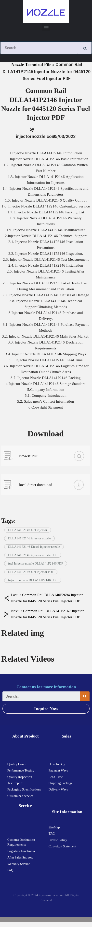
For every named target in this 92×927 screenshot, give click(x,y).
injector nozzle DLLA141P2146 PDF (32, 580)
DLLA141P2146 (50, 153)
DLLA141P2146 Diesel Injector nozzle (34, 547)
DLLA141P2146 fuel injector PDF (30, 572)
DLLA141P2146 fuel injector (27, 530)
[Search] (85, 48)
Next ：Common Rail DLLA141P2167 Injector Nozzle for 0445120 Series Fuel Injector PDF (47, 614)
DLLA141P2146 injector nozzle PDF (32, 555)
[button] (46, 27)
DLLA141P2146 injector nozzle (29, 538)
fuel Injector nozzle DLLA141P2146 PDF (35, 563)
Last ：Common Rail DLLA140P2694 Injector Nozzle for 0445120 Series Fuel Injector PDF (47, 598)
